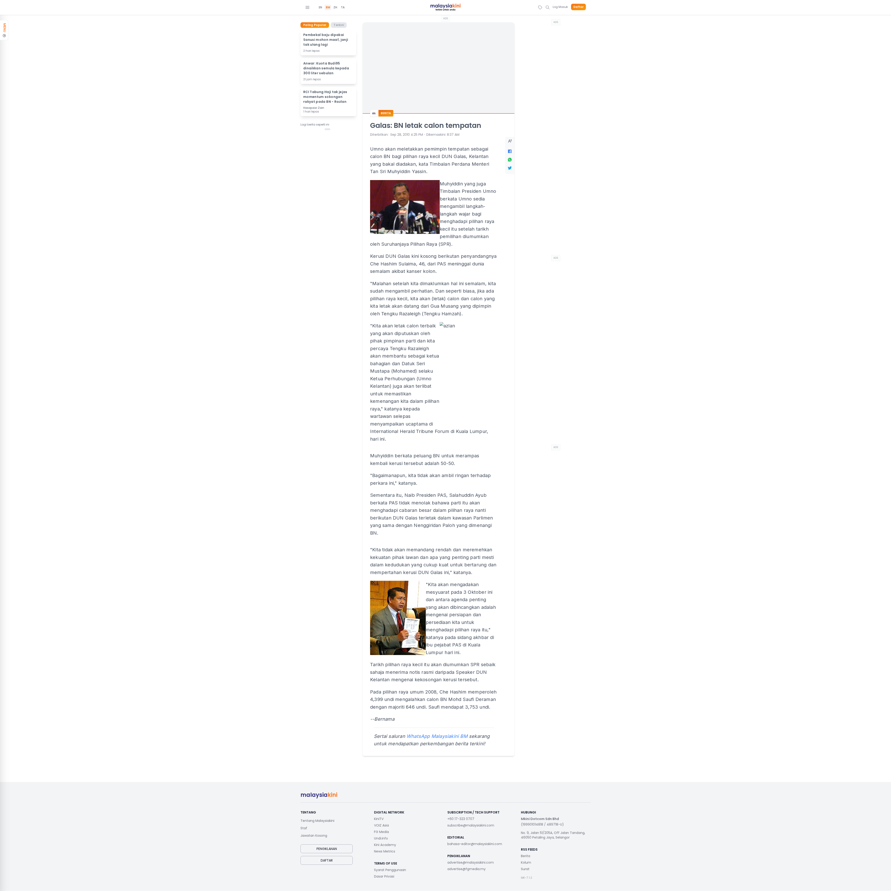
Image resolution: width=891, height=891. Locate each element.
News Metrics (384, 851)
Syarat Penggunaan (390, 870)
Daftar (578, 7)
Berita (525, 856)
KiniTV (379, 819)
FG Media (381, 832)
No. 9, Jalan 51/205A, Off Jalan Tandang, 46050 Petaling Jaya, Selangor (553, 835)
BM (328, 7)
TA (343, 7)
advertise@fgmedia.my (466, 869)
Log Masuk (560, 7)
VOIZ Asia (381, 825)
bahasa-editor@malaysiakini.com (474, 844)
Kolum (526, 862)
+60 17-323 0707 (460, 819)
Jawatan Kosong (313, 835)
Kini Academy (385, 845)
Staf (303, 828)
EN (320, 7)
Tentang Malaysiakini (317, 820)
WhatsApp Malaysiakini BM (437, 736)
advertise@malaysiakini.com (470, 862)
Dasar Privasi (384, 876)
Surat (525, 869)
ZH (335, 7)
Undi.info (381, 838)
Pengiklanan (326, 848)
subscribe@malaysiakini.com (470, 825)
